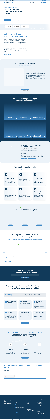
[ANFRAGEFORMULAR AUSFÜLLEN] (10, 344)
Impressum (27, 403)
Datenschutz (27, 404)
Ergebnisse (27, 402)
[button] (43, 2)
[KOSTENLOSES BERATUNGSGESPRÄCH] (25, 344)
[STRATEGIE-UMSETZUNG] (39, 344)
